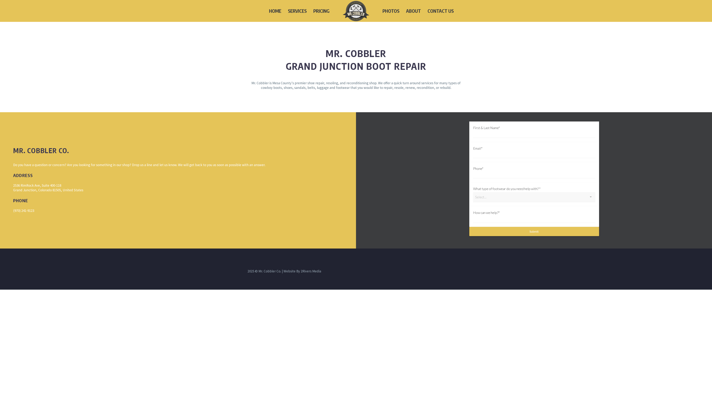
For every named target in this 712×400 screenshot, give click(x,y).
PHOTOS (391, 11)
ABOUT (413, 11)
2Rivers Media (311, 271)
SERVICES (297, 11)
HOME (275, 11)
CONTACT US (441, 11)
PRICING (321, 11)
